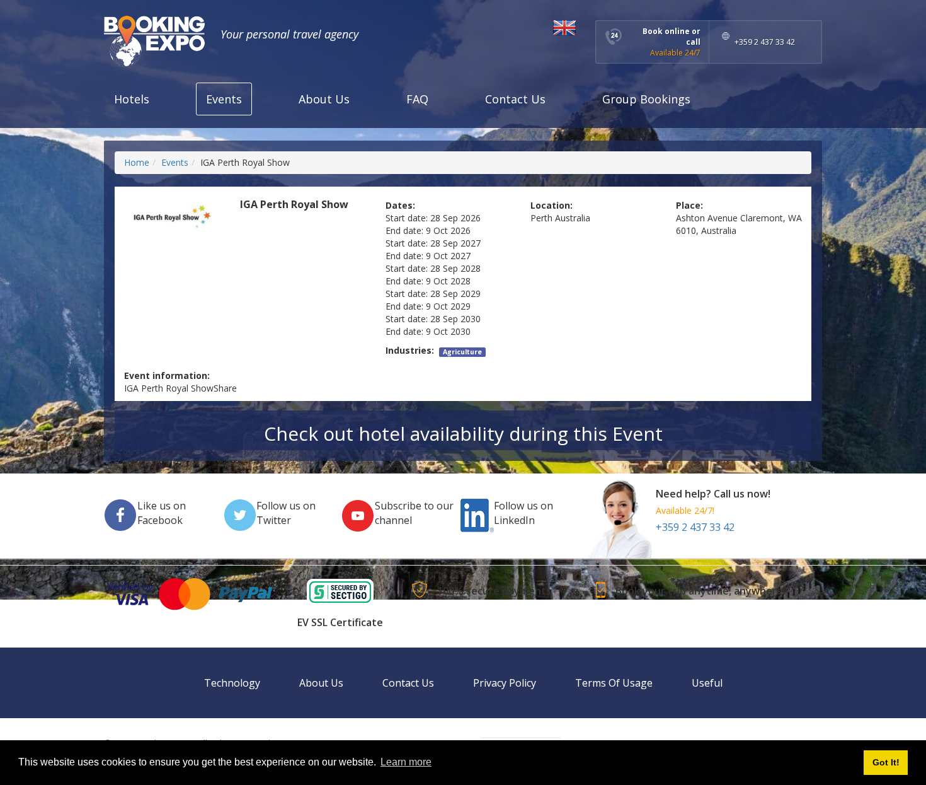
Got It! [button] (886, 762)
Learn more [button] (406, 762)
